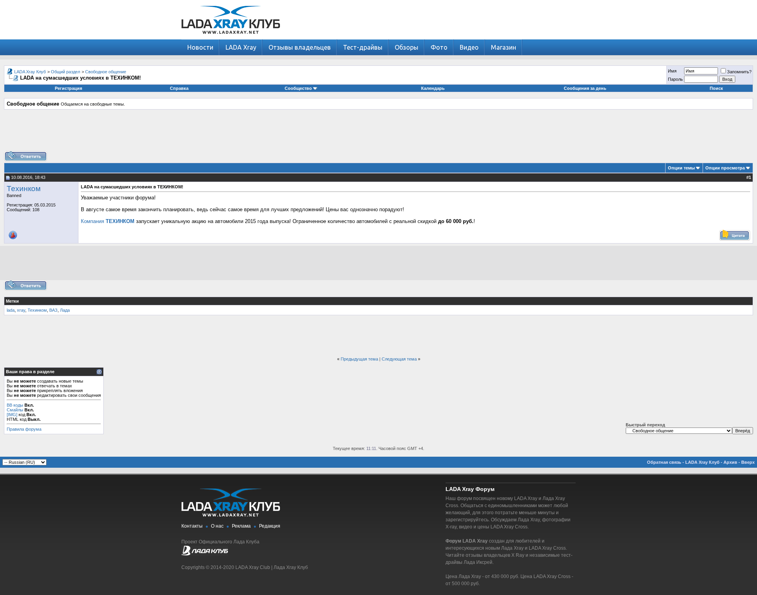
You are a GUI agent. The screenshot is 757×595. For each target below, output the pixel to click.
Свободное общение (105, 71)
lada (11, 310)
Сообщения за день (585, 88)
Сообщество (298, 88)
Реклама (241, 526)
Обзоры (406, 47)
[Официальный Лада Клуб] (204, 554)
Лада (65, 310)
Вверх (748, 462)
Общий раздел (65, 71)
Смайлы (15, 409)
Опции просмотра (725, 167)
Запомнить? (739, 71)
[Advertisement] (378, 133)
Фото (439, 47)
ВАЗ (53, 310)
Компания (107, 221)
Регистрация (68, 88)
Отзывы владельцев (299, 47)
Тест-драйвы (362, 47)
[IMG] (12, 414)
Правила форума (24, 429)
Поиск (716, 88)
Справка (179, 88)
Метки (12, 301)
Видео (469, 47)
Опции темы (681, 167)
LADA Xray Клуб (30, 71)
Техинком (24, 188)
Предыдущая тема (359, 359)
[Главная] (230, 38)
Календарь (433, 88)
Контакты (192, 526)
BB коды (15, 405)
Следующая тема (399, 359)
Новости (200, 47)
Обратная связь (664, 462)
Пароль (675, 79)
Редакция (269, 526)
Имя (672, 71)
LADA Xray (241, 47)
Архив (730, 462)
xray (21, 310)
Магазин (503, 47)
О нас (217, 526)
